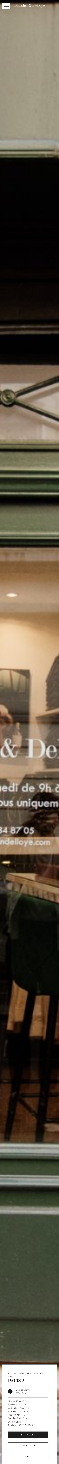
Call (28, 1456)
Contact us (28, 1446)
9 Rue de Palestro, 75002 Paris (23, 1391)
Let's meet (28, 1435)
